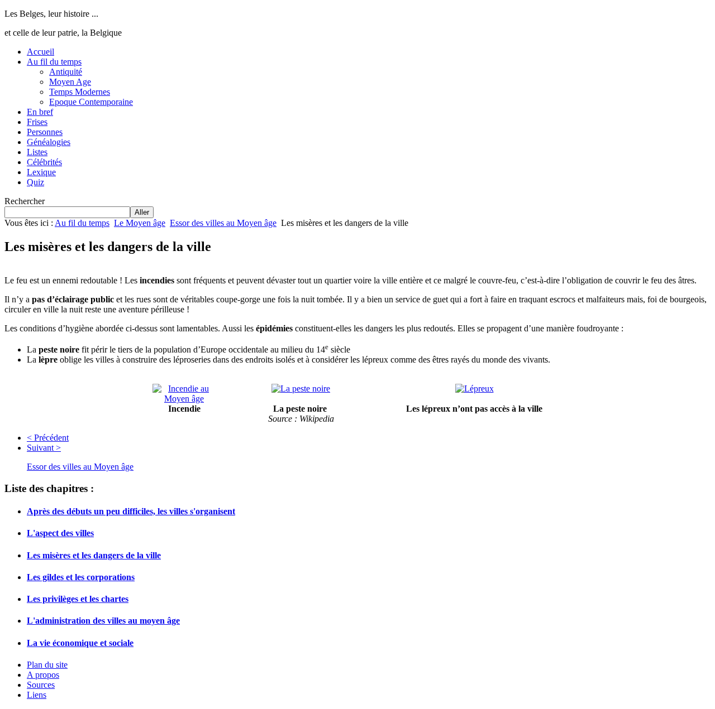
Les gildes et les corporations (81, 577)
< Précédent (48, 437)
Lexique (41, 172)
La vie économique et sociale (80, 643)
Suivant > (44, 447)
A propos (43, 674)
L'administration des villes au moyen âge (103, 620)
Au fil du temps (54, 61)
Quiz (35, 182)
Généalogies (48, 142)
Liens (36, 695)
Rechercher (24, 201)
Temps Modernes (79, 92)
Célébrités (44, 162)
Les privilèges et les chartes (77, 599)
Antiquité (65, 71)
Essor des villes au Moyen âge (223, 223)
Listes (37, 152)
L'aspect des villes (60, 533)
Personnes (45, 132)
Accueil (40, 51)
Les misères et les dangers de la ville (94, 555)
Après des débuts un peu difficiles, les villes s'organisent (131, 511)
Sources (41, 684)
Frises (37, 122)
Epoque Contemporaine (91, 102)
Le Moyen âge (139, 223)
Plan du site (47, 664)
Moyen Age (70, 81)
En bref (40, 112)
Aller (142, 212)
